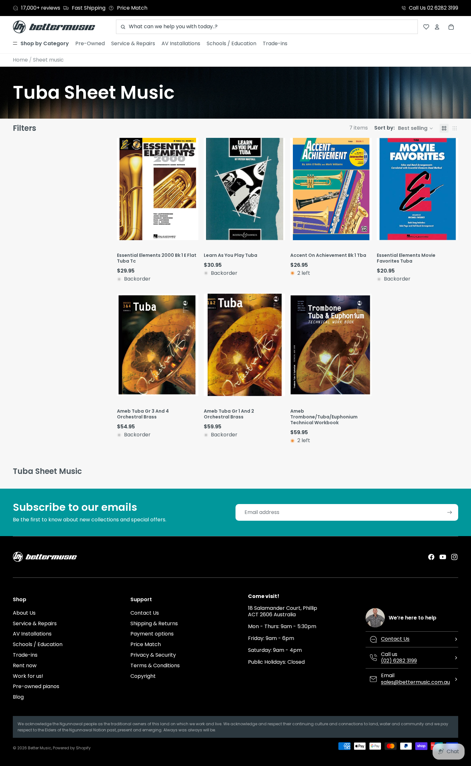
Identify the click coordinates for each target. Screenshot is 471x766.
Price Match (145, 644)
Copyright (143, 676)
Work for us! (28, 676)
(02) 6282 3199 (399, 660)
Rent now (25, 665)
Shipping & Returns (154, 623)
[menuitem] (41, 44)
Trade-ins (25, 655)
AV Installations (32, 633)
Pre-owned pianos (36, 686)
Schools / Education (37, 644)
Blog (18, 697)
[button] (403, 128)
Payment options (152, 633)
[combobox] (266, 27)
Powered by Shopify (72, 748)
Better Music (39, 748)
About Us (24, 613)
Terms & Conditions (155, 665)
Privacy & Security (153, 655)
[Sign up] (450, 512)
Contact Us (144, 613)
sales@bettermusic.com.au (415, 682)
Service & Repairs (35, 623)
